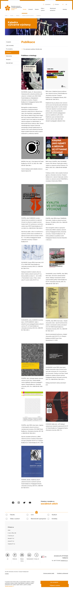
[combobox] (47, 4)
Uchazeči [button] (30, 9)
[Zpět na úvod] (13, 8)
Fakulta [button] (24, 9)
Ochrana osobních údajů (48, 573)
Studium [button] (37, 9)
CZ (63, 4)
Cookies (7, 573)
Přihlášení (57, 4)
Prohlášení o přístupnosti (62, 573)
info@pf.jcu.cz (64, 560)
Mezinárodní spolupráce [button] (53, 9)
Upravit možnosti (9, 586)
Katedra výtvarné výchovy (19, 23)
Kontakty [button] (54, 519)
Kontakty (65, 9)
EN (66, 4)
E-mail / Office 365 (12, 533)
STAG (9, 530)
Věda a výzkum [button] (43, 9)
